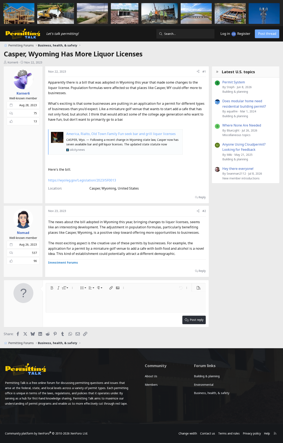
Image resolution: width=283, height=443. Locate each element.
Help (267, 433)
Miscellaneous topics (236, 135)
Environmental (203, 385)
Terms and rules (229, 433)
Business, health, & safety (211, 393)
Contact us (207, 433)
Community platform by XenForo (46, 433)
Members (151, 385)
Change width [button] (188, 433)
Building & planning (235, 92)
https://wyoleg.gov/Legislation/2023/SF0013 (82, 180)
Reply (202, 197)
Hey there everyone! (237, 168)
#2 (204, 211)
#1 (204, 71)
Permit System (233, 82)
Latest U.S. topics (238, 71)
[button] (52, 288)
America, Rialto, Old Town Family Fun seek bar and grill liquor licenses (121, 133)
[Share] (198, 71)
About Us (151, 376)
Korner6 (12, 62)
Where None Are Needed (241, 125)
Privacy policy (252, 433)
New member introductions (241, 178)
